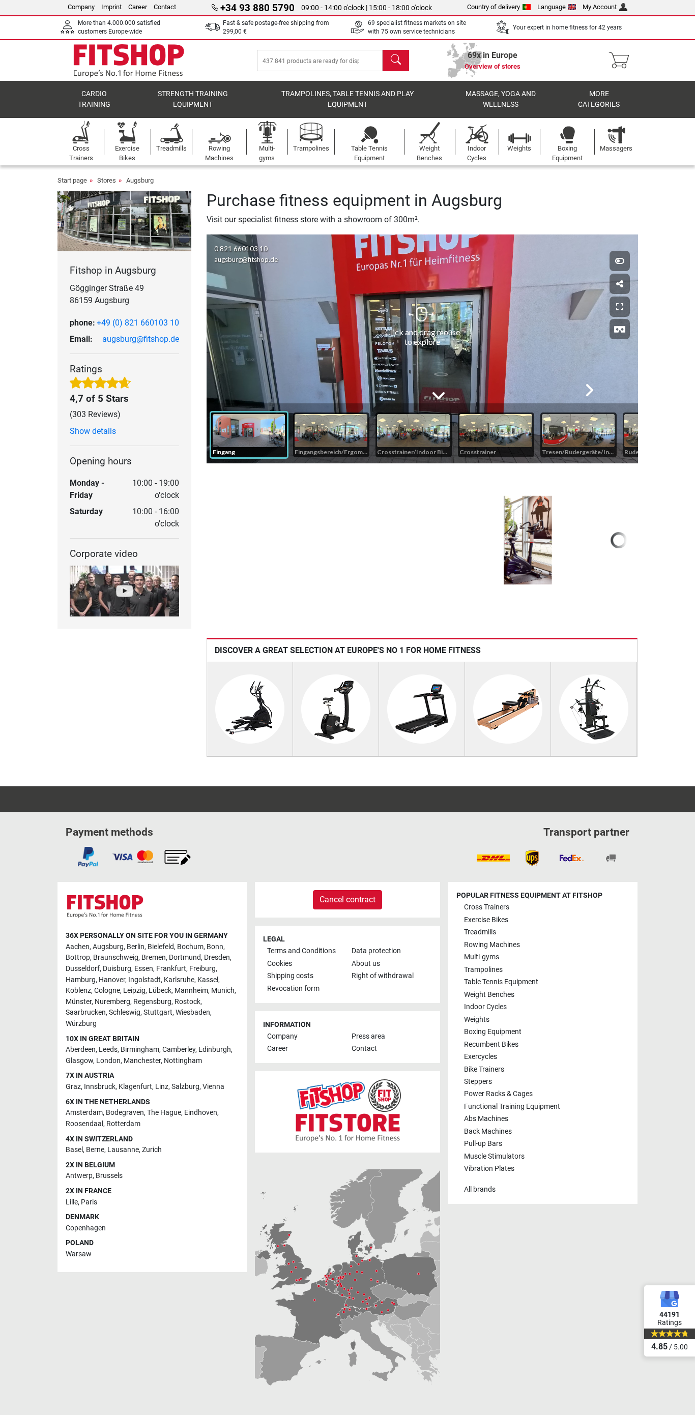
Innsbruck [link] (99, 1086)
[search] (396, 60)
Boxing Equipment (493, 1031)
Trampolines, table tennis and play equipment (347, 99)
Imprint (111, 7)
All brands (480, 1189)
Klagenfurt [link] (135, 1086)
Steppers (478, 1081)
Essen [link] (143, 968)
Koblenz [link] (78, 990)
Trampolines (483, 969)
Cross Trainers (486, 907)
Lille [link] (72, 1202)
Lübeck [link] (160, 990)
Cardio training (94, 99)
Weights (476, 1019)
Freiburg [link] (202, 968)
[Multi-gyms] (593, 708)
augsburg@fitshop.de (140, 339)
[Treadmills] (421, 708)
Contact (165, 7)
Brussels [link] (109, 1175)
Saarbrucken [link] (86, 1012)
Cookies (279, 963)
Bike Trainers (484, 1069)
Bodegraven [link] (125, 1112)
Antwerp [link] (79, 1175)
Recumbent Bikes (491, 1044)
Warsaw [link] (79, 1254)
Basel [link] (74, 1149)
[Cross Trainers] (249, 708)
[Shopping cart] (622, 60)
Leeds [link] (108, 1049)
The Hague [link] (164, 1112)
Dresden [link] (217, 957)
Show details (93, 431)
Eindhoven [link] (200, 1112)
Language (551, 7)
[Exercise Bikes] (335, 708)
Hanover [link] (112, 980)
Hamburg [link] (81, 980)
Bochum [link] (190, 946)
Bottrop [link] (78, 957)
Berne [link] (95, 1149)
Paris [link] (89, 1202)
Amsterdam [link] (84, 1112)
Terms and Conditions (301, 951)
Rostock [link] (187, 1001)
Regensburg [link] (152, 1001)
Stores (106, 180)
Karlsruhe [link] (179, 980)
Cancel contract (347, 899)
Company (81, 7)
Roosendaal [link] (84, 1123)
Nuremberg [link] (112, 1001)
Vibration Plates (489, 1168)
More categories (599, 99)
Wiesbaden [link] (193, 1012)
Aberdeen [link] (81, 1049)
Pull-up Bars (483, 1143)
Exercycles (480, 1056)
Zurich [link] (152, 1149)
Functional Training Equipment (512, 1106)
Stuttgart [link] (157, 1012)
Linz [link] (161, 1086)
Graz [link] (73, 1086)
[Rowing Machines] (507, 708)
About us (366, 963)
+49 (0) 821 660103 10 (138, 323)
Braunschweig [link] (115, 957)
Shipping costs (290, 975)
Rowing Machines (492, 944)
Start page (72, 180)
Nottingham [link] (183, 1060)
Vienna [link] (213, 1086)
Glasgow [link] (79, 1060)
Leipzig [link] (134, 990)
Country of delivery (493, 7)
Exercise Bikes (486, 920)
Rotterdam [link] (123, 1123)
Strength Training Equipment (193, 99)
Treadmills (480, 932)
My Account (600, 7)
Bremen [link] (153, 957)
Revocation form (293, 988)
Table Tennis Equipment (501, 982)
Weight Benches (489, 994)
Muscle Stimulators (494, 1156)
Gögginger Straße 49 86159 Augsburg (107, 294)
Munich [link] (223, 990)
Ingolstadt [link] (144, 980)
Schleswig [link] (124, 1012)
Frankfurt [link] (171, 968)
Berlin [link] (135, 946)
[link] (88, 857)
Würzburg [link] (81, 1023)
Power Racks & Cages (498, 1093)
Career (137, 7)
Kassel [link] (207, 980)
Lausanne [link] (123, 1149)
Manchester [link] (142, 1060)
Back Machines (488, 1131)
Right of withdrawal (383, 975)
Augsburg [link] (108, 946)
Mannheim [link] (191, 990)
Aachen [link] (78, 946)
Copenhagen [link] (86, 1228)
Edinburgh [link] (214, 1049)
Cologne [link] (107, 990)
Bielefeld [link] (161, 946)
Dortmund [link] (185, 957)
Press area (368, 1036)
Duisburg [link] (117, 968)
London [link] (108, 1060)
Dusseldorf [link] (83, 968)
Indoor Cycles (485, 1007)
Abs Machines (486, 1118)
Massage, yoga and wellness (501, 99)
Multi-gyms (481, 957)
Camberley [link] (178, 1049)
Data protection (376, 951)
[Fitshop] (128, 60)
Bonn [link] (215, 946)
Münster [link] (79, 1001)
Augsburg (140, 180)
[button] (507, 540)
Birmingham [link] (140, 1049)
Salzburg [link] (185, 1086)
